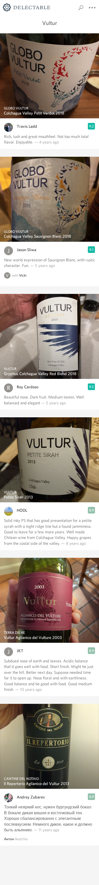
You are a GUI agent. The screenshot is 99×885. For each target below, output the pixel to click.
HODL (22, 510)
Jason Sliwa (26, 249)
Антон (9, 839)
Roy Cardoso (27, 386)
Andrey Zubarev (31, 797)
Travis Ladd (27, 126)
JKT (20, 650)
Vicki (22, 276)
